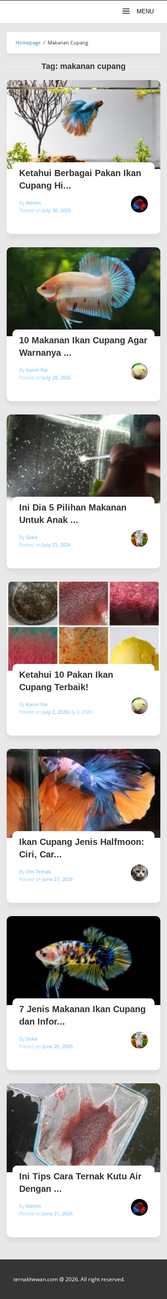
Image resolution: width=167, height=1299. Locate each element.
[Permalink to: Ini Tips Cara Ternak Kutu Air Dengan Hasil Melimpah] (83, 1127)
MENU (144, 11)
